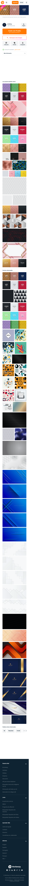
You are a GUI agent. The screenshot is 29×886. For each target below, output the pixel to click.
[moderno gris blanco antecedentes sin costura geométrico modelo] (6, 828)
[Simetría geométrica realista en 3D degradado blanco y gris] (9, 220)
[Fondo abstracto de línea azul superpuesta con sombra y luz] (14, 614)
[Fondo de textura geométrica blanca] (7, 210)
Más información (8, 53)
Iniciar (21, 2)
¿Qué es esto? (17, 49)
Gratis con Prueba (14, 31)
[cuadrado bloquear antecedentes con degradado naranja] (14, 758)
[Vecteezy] (2, 2)
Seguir (23, 25)
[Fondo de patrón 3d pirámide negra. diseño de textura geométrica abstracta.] (8, 316)
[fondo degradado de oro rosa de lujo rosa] (14, 108)
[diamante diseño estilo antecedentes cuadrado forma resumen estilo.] (9, 503)
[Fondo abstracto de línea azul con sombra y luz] (14, 585)
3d (4, 848)
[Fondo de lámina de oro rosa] (7, 165)
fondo (18, 848)
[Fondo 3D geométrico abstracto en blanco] (20, 173)
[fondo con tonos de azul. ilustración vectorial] (8, 543)
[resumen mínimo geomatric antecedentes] (8, 381)
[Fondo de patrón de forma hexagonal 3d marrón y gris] (14, 241)
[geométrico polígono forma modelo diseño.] (8, 369)
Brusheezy (5, 885)
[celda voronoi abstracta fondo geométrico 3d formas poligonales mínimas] (9, 175)
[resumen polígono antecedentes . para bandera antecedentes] (14, 571)
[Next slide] (22, 848)
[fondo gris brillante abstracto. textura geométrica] (14, 556)
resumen (10, 848)
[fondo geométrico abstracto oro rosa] (14, 271)
